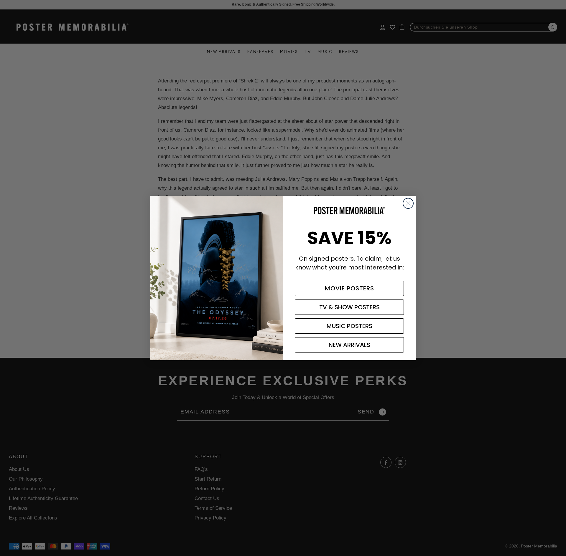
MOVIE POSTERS (349, 288)
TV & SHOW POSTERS (349, 307)
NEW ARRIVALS (349, 345)
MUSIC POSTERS (349, 326)
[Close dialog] (408, 203)
